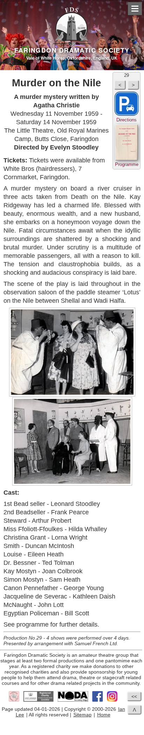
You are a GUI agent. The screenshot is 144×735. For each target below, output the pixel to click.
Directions (126, 119)
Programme (126, 164)
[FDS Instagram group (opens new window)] (112, 700)
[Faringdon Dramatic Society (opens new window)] (14, 700)
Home (103, 714)
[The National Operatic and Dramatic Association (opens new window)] (72, 700)
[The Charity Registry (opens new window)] (38, 700)
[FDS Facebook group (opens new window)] (97, 700)
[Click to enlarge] (72, 352)
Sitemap (82, 714)
